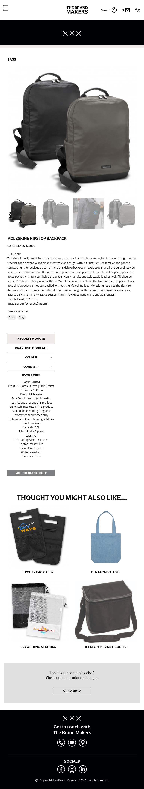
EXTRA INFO (31, 375)
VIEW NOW (72, 691)
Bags (11, 59)
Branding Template (31, 348)
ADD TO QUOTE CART (31, 473)
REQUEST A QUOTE (31, 339)
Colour (31, 357)
